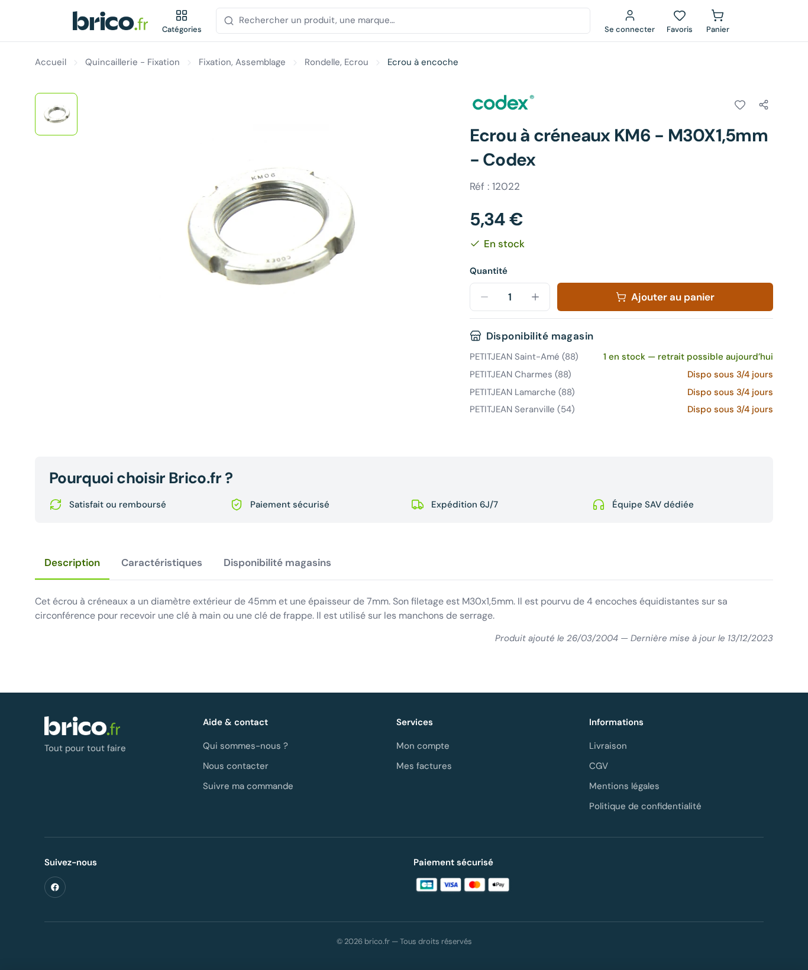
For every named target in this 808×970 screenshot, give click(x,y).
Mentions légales (624, 786)
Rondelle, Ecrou (337, 62)
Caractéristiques (161, 562)
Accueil (50, 62)
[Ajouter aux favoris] (740, 105)
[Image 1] (56, 114)
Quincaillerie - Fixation (132, 62)
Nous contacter (236, 766)
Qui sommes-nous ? (245, 746)
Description (72, 562)
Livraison (608, 746)
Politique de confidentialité (645, 806)
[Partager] (763, 104)
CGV (598, 766)
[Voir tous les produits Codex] (503, 102)
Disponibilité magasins (277, 562)
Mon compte (423, 746)
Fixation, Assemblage (242, 62)
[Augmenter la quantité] (535, 297)
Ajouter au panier (673, 296)
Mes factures (424, 766)
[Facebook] (55, 887)
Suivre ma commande (248, 786)
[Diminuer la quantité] (484, 297)
